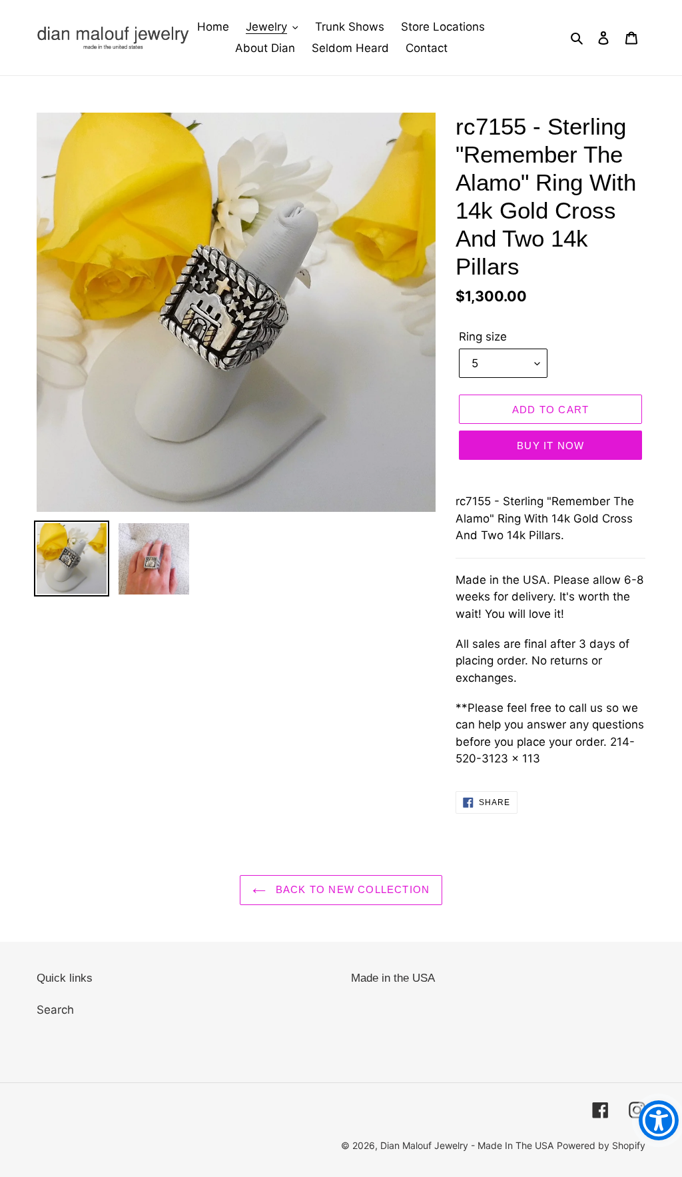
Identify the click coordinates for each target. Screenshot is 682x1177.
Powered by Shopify (601, 1145)
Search (55, 1009)
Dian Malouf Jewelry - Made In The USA (466, 1145)
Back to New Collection (351, 889)
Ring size (483, 336)
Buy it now (550, 445)
